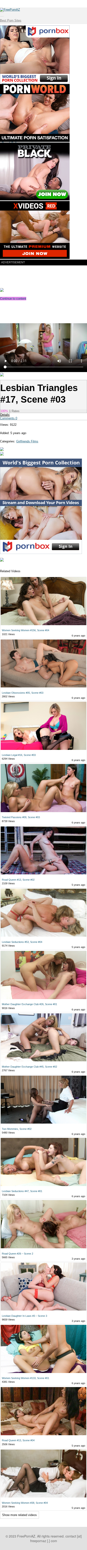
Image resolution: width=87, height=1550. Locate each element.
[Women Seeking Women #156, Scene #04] (43, 601)
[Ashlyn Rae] (2, 450)
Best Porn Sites (10, 20)
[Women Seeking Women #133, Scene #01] (43, 1349)
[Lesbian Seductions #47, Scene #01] (43, 1162)
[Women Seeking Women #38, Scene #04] (43, 1474)
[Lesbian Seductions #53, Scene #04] (43, 913)
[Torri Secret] (2, 454)
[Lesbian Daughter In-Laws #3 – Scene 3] (43, 1287)
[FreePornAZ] (10, 9)
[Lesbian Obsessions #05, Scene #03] (43, 664)
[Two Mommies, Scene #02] (43, 1100)
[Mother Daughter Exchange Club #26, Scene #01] (43, 975)
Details (5, 414)
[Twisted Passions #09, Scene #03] (43, 788)
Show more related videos (19, 1515)
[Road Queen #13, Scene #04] (43, 1411)
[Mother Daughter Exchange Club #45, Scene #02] (43, 1037)
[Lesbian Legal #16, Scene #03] (43, 726)
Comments (8, 418)
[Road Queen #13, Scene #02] (43, 850)
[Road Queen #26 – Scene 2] (43, 1224)
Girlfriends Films (27, 441)
